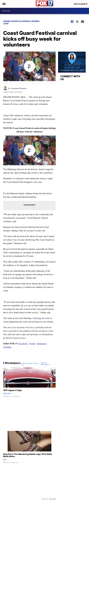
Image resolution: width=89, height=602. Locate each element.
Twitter (32, 343)
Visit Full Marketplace (45, 363)
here (40, 318)
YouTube (7, 347)
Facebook (23, 343)
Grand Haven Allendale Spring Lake (21, 22)
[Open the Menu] (4, 4)
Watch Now (80, 4)
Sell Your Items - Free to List (30, 364)
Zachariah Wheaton (19, 88)
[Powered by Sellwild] (52, 499)
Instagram (41, 343)
